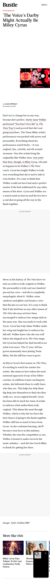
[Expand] (36, 553)
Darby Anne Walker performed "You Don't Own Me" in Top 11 (24, 124)
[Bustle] (10, 5)
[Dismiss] (45, 553)
